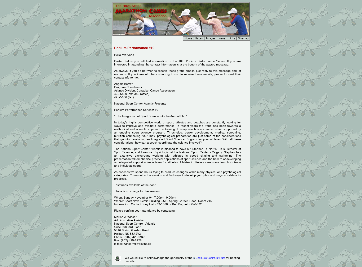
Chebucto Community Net (210, 258)
